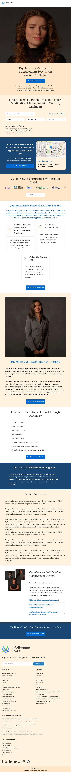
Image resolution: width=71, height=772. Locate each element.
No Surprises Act (6, 750)
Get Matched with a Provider (35, 287)
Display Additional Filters (57, 114)
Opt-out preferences (41, 703)
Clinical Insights (40, 680)
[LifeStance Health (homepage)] (7, 3)
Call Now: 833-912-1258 (20, 165)
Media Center (39, 682)
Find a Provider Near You (35, 80)
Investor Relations (6, 745)
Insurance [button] (56, 119)
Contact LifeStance (7, 752)
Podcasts (38, 675)
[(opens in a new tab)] (2, 761)
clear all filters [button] (11, 133)
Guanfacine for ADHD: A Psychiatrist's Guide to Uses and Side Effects (20, 719)
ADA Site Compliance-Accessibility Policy (47, 696)
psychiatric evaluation (52, 590)
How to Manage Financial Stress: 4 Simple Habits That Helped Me (19, 722)
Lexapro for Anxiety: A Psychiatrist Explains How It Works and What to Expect (22, 734)
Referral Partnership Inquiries (10, 748)
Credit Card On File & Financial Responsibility (48, 699)
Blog (37, 678)
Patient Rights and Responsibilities (45, 701)
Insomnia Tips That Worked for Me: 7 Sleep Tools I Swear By (18, 731)
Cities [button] (15, 119)
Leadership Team (6, 743)
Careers (4, 755)
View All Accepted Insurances (35, 195)
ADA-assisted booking (42, 694)
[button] (9, 673)
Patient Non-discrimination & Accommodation (48, 692)
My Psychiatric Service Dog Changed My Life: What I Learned (18, 725)
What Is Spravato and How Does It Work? (13, 728)
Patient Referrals (40, 673)
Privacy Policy (39, 687)
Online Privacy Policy (41, 689)
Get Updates (39, 664)
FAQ (37, 685)
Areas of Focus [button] (35, 119)
